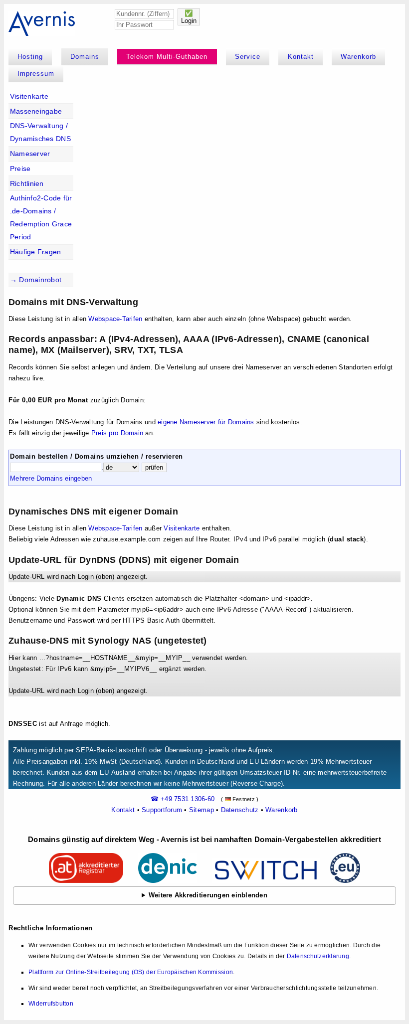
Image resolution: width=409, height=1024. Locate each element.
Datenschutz (240, 810)
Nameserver (30, 154)
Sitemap (201, 810)
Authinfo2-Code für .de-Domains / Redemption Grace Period (41, 217)
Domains (84, 56)
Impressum (35, 73)
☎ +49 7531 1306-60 (183, 799)
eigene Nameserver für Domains (206, 422)
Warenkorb (358, 56)
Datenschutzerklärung (318, 956)
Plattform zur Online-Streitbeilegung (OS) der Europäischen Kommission (130, 972)
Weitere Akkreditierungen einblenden (208, 895)
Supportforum (162, 810)
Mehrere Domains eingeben (51, 478)
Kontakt (301, 56)
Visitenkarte (29, 96)
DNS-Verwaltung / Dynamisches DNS (40, 132)
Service (247, 56)
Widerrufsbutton (50, 1003)
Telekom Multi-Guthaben (166, 56)
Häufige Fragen (35, 252)
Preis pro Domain (117, 433)
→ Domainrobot (35, 280)
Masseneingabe (36, 111)
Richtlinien (27, 183)
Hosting (30, 56)
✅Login (189, 16)
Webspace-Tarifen (115, 319)
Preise (20, 168)
